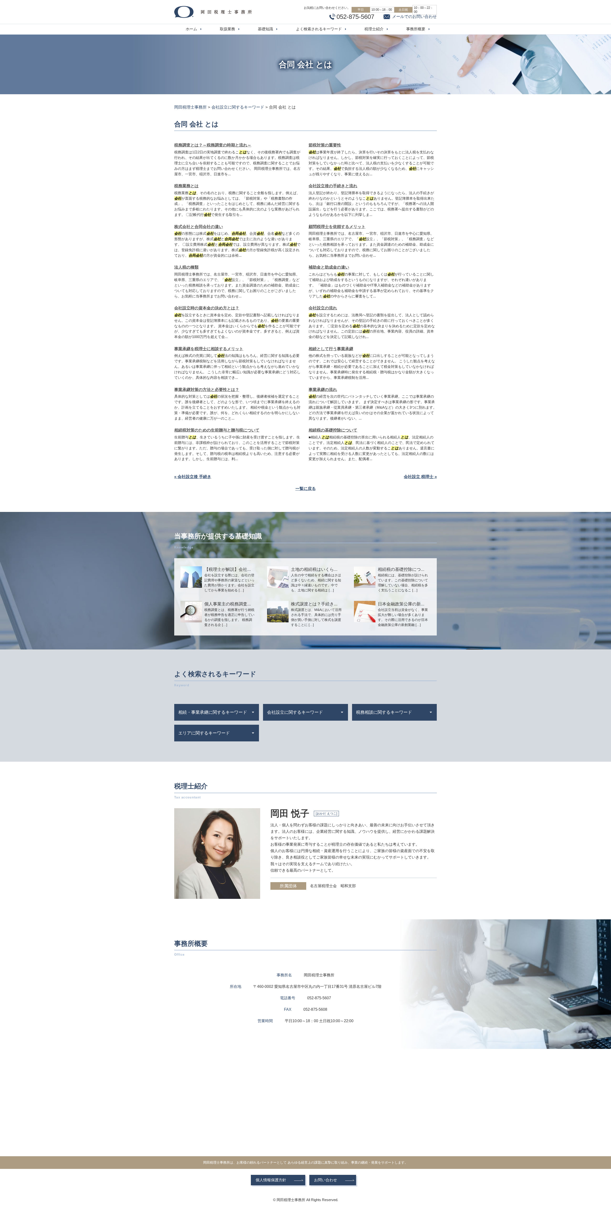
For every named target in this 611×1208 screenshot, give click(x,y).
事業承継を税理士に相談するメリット (208, 349)
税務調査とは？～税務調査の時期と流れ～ (212, 145)
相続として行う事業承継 (331, 349)
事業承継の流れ (323, 389)
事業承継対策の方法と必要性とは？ (206, 389)
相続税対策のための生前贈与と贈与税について (216, 430)
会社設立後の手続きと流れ (333, 186)
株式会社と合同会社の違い (198, 226)
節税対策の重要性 (325, 145)
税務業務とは (186, 186)
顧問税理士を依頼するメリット (337, 226)
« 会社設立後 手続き (192, 476)
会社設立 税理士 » (420, 476)
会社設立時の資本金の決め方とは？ (206, 308)
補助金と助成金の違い (329, 267)
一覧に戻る (305, 488)
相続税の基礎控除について (333, 430)
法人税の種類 (186, 267)
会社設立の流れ (323, 308)
